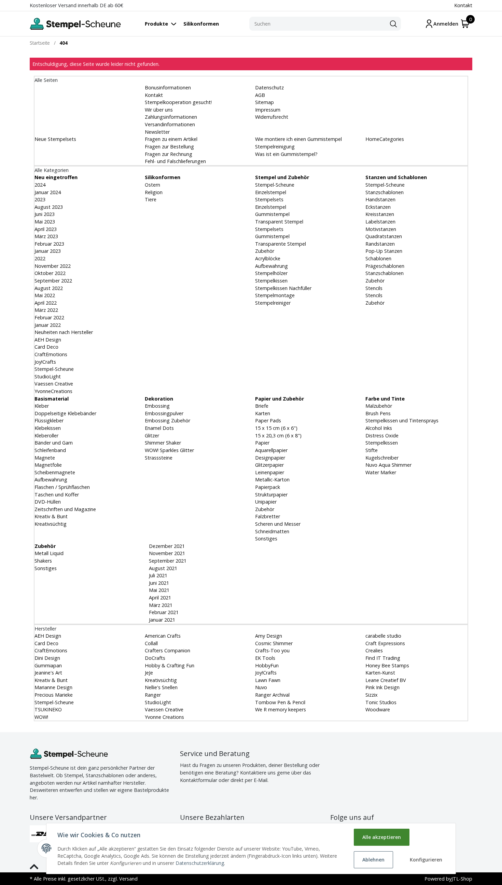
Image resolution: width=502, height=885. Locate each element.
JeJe (149, 672)
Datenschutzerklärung (200, 863)
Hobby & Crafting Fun (169, 665)
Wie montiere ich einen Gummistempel (298, 139)
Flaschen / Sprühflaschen (62, 487)
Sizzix (371, 695)
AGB (260, 95)
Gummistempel (272, 214)
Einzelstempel (270, 192)
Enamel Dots (159, 428)
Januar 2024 (47, 192)
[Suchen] (393, 24)
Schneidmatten (272, 531)
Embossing (157, 406)
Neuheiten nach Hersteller (63, 332)
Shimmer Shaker (163, 442)
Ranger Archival (272, 695)
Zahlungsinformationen (171, 117)
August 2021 (162, 568)
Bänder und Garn (53, 442)
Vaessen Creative (53, 383)
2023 (39, 199)
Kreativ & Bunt (51, 516)
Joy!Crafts (45, 362)
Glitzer (152, 435)
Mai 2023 (44, 221)
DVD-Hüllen (47, 501)
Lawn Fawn (267, 680)
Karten (262, 413)
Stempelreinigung (275, 146)
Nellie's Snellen (161, 687)
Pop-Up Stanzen (383, 251)
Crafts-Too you (272, 650)
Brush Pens (378, 413)
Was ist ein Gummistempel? (286, 154)
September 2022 (53, 280)
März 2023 (46, 236)
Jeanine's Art (48, 672)
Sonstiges (266, 538)
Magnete (44, 457)
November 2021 (166, 553)
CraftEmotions (50, 354)
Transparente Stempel (280, 244)
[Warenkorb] (465, 23)
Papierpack (267, 487)
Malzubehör (378, 406)
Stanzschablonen (384, 192)
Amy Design (268, 636)
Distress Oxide (382, 435)
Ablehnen (373, 859)
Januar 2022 (47, 325)
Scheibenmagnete (54, 472)
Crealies (374, 650)
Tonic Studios (380, 702)
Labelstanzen (380, 221)
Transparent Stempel (279, 221)
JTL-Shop (461, 878)
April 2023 (45, 229)
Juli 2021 (157, 575)
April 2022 (45, 303)
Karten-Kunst (380, 672)
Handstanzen (380, 199)
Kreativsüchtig (50, 524)
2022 (39, 258)
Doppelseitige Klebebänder (65, 413)
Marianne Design (53, 687)
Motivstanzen (380, 229)
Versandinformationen (170, 124)
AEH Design (47, 339)
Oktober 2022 (50, 273)
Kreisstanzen (379, 214)
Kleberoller (46, 435)
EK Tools (265, 658)
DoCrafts (155, 658)
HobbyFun (267, 665)
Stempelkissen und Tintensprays (401, 420)
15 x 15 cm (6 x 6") (276, 428)
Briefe (261, 406)
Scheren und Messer (278, 524)
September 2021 (167, 560)
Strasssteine (158, 457)
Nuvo (261, 687)
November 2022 (52, 266)
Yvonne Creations (164, 717)
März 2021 (160, 605)
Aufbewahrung (271, 266)
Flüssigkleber (49, 420)
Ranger (153, 695)
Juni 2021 (158, 583)
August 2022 (48, 288)
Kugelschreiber (382, 457)
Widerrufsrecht (271, 117)
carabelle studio (383, 636)
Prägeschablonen (384, 266)
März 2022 (46, 310)
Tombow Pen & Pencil (280, 702)
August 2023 (48, 207)
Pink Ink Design (382, 687)
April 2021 (159, 597)
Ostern (152, 185)
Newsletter (157, 132)
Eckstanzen (378, 207)
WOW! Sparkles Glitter (169, 450)
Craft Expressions (385, 643)
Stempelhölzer (271, 273)
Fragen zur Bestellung (169, 146)
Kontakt (463, 5)
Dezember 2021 (166, 546)
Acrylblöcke (267, 258)
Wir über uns (159, 109)
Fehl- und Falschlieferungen (175, 161)
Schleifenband (50, 450)
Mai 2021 (158, 590)
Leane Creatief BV (385, 680)
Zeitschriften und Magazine (65, 509)
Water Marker (380, 472)
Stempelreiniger (273, 303)
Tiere (150, 199)
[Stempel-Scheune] (75, 24)
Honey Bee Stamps (387, 665)
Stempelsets (269, 199)
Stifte (371, 450)
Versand (128, 878)
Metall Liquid (49, 553)
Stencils (373, 288)
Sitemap (264, 102)
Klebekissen (47, 428)
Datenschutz (269, 87)
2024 (39, 185)
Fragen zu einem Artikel (171, 139)
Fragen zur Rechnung (168, 154)
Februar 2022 (49, 317)
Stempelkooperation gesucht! (178, 102)
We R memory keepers (280, 709)
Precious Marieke (53, 695)
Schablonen (378, 258)
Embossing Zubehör (167, 420)
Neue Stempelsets (55, 139)
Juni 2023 (44, 214)
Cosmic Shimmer (274, 643)
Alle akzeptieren (381, 837)
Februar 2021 (163, 612)
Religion (154, 192)
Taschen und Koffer (56, 494)
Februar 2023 (49, 244)
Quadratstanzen (383, 236)
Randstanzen (380, 244)
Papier (262, 442)
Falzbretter (267, 516)
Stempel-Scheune (54, 369)
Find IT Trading (382, 658)
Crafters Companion (167, 650)
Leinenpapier (269, 472)
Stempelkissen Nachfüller (283, 288)
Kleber (41, 406)
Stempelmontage (275, 295)
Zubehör (264, 251)
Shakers (43, 560)
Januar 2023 (47, 251)
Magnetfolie (48, 465)
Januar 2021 (161, 619)
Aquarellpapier (271, 450)
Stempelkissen (271, 280)
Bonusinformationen (168, 87)
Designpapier (270, 457)
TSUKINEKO (48, 709)
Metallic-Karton (272, 479)
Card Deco (46, 347)
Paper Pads (268, 420)
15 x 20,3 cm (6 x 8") (278, 435)
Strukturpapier (271, 494)
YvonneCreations (53, 391)
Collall (151, 643)
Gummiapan (48, 665)
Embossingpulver (164, 413)
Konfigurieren (426, 859)
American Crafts (163, 636)
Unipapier (266, 501)
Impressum (267, 109)
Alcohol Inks (378, 428)
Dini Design (47, 658)
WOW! (41, 717)
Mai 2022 (44, 295)
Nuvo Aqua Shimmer (388, 465)
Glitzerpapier (269, 465)
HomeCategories (384, 139)
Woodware (377, 709)
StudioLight (47, 376)
